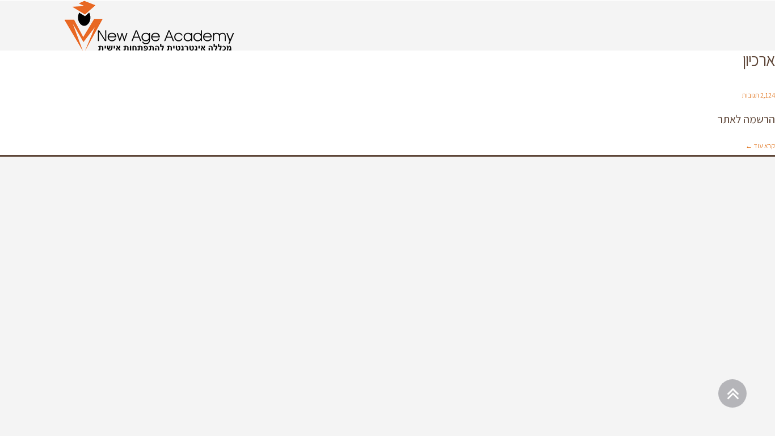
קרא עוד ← (760, 145)
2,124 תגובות (758, 95)
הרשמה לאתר (746, 119)
